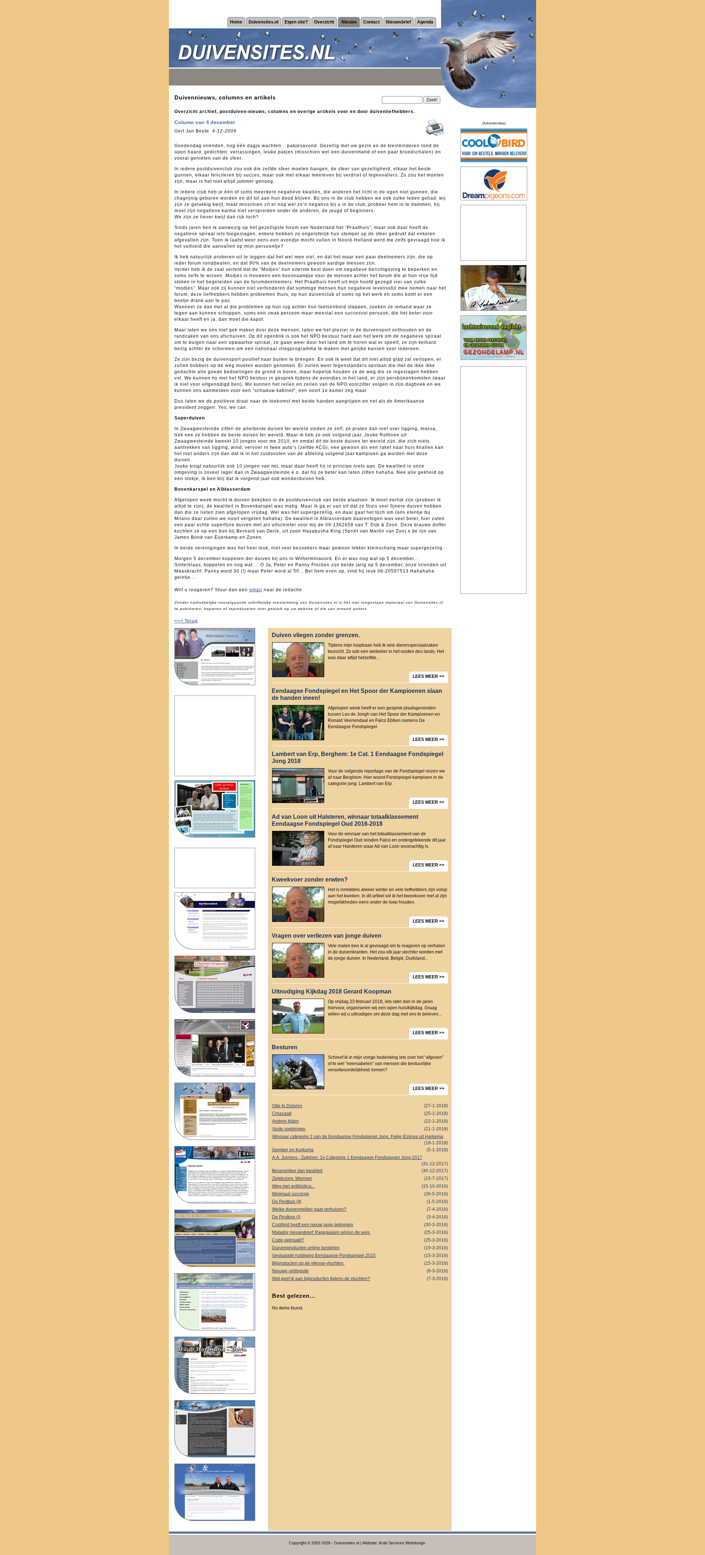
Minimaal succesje (360, 1193)
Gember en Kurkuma (360, 1149)
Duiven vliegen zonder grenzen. (316, 635)
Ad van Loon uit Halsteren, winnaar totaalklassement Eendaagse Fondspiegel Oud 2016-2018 (345, 820)
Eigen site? (296, 22)
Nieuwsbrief (398, 22)
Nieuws (349, 22)
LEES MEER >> (428, 676)
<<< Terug (186, 621)
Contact (371, 22)
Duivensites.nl (263, 22)
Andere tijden (360, 1121)
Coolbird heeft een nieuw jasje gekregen (360, 1224)
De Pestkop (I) (360, 1217)
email (255, 589)
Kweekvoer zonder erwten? (310, 879)
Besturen (284, 1047)
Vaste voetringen (360, 1128)
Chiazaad (360, 1113)
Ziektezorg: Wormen (360, 1178)
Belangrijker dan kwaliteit (360, 1170)
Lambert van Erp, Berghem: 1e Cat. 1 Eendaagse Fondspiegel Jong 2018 (357, 757)
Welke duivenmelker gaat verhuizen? (360, 1209)
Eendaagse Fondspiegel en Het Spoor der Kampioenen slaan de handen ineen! (357, 694)
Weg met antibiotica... (360, 1186)
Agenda (425, 22)
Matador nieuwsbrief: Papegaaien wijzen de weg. (360, 1232)
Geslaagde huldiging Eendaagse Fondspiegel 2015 (360, 1255)
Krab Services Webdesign (402, 1543)
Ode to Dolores (360, 1105)
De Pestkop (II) (360, 1201)
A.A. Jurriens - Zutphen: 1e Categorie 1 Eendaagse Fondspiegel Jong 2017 (360, 1158)
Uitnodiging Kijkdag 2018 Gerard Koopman (331, 991)
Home (236, 22)
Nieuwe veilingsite (360, 1271)
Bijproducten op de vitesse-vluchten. (360, 1263)
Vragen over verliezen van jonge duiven (327, 936)
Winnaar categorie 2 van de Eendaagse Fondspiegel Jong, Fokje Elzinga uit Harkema (360, 1137)
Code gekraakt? (360, 1240)
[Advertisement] (215, 736)
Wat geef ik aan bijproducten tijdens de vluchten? (360, 1278)
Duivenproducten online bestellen (360, 1247)
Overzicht (324, 22)
